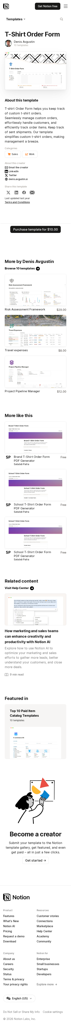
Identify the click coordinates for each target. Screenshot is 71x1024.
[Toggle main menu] (65, 6)
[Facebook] (24, 192)
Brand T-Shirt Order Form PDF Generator (32, 459)
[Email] (32, 192)
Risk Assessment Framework (25, 309)
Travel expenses (16, 350)
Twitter (13, 175)
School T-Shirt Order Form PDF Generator (32, 506)
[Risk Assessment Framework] (35, 290)
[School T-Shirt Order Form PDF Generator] (35, 485)
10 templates (21, 45)
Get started (35, 860)
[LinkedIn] (16, 192)
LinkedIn (14, 171)
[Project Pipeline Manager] (35, 372)
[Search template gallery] (61, 19)
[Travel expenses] (35, 331)
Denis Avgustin (24, 42)
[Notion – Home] (6, 6)
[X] (8, 192)
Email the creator (18, 167)
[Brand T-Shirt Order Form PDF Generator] (35, 437)
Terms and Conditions (17, 202)
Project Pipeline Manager (22, 391)
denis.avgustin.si (18, 179)
